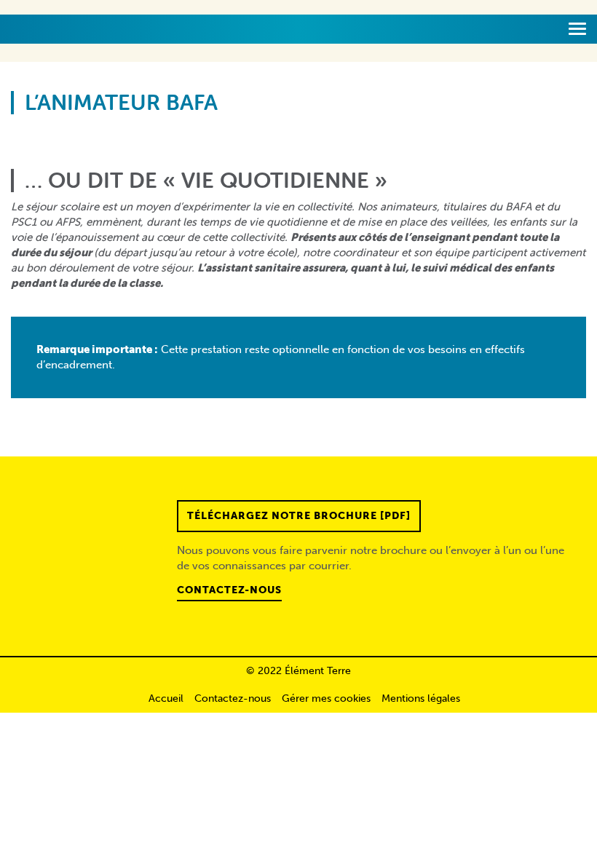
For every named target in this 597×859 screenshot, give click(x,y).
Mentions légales (420, 698)
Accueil (166, 698)
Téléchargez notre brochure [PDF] (299, 516)
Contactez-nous (229, 590)
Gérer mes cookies (326, 698)
